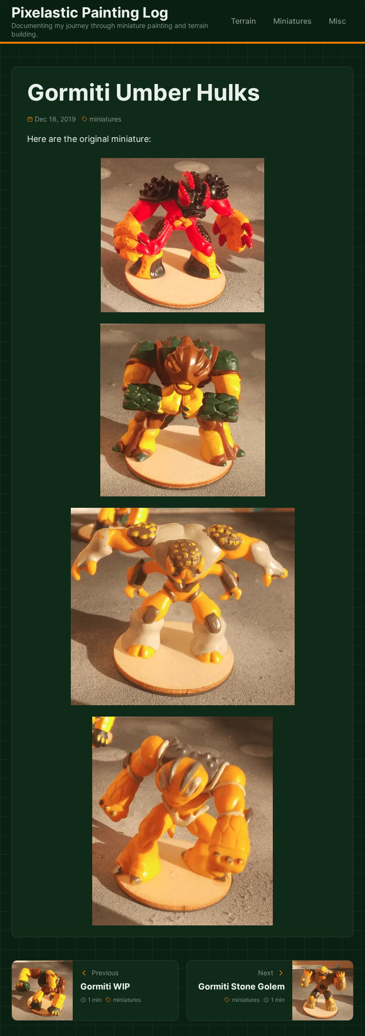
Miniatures (292, 21)
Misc (337, 21)
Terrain (243, 21)
